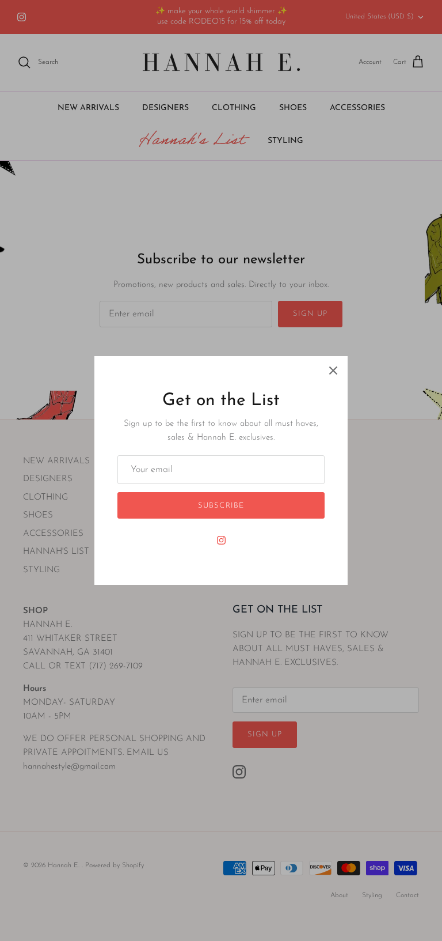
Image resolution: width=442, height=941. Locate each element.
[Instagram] (221, 540)
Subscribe (220, 505)
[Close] (333, 370)
